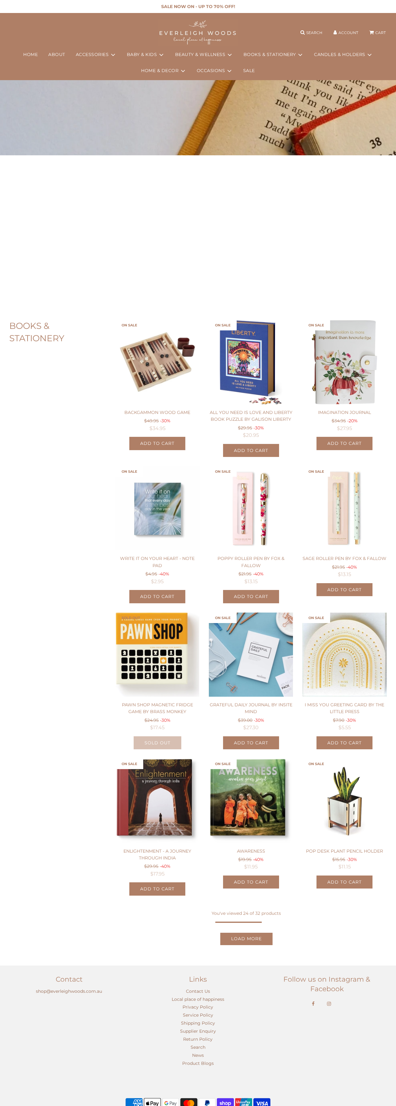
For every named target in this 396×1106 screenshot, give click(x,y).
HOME (30, 54)
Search (198, 1047)
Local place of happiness (198, 999)
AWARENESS (251, 851)
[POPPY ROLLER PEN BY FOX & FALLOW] (251, 508)
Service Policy (198, 1015)
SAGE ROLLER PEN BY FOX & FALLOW (344, 558)
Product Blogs (198, 1063)
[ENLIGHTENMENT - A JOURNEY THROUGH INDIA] (157, 801)
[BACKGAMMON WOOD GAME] (157, 362)
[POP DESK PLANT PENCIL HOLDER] (344, 801)
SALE (249, 71)
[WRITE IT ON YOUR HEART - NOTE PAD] (157, 508)
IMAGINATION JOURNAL (344, 412)
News (198, 1055)
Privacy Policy (198, 1007)
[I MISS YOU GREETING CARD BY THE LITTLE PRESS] (344, 655)
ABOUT (56, 54)
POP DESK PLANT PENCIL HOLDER (344, 851)
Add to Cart (157, 443)
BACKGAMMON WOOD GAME (157, 412)
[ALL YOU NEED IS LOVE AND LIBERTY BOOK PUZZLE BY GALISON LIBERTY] (251, 362)
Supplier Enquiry (198, 1031)
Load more (246, 938)
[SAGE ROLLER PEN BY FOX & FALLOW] (344, 508)
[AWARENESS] (251, 801)
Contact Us (198, 991)
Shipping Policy (198, 1023)
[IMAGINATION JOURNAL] (344, 362)
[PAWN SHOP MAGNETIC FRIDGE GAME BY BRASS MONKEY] (157, 655)
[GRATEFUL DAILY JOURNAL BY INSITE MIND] (251, 655)
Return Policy (198, 1039)
